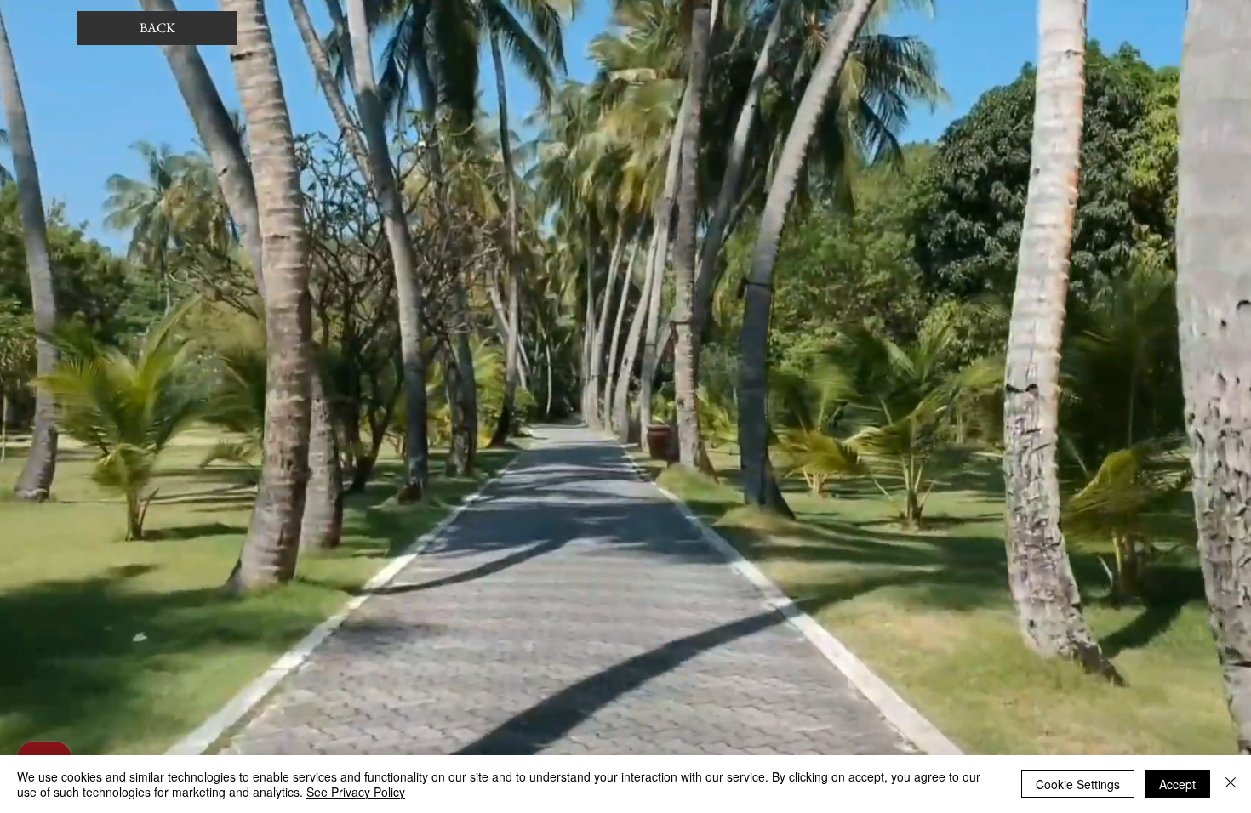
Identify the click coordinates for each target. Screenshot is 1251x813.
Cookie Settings (1078, 784)
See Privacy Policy (355, 791)
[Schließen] (1230, 784)
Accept (1177, 784)
